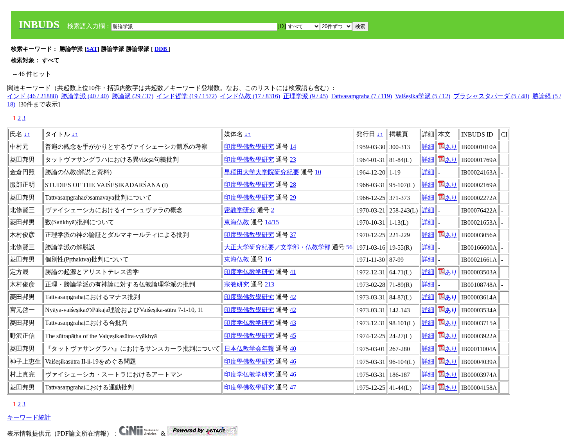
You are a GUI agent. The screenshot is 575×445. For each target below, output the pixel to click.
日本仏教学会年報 (249, 348)
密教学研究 (239, 210)
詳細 (428, 146)
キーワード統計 (29, 417)
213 (269, 284)
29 (293, 197)
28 (293, 184)
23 (293, 159)
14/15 (272, 222)
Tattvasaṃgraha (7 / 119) (361, 96)
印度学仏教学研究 (249, 271)
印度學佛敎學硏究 (249, 146)
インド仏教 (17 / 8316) (250, 96)
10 (318, 172)
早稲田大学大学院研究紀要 (261, 172)
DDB (162, 49)
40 (293, 348)
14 (293, 146)
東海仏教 (236, 222)
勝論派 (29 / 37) (132, 96)
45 (293, 335)
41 (293, 271)
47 (293, 387)
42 (293, 297)
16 (268, 259)
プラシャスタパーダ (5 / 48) (491, 96)
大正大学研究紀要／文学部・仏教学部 (277, 247)
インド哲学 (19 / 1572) (186, 96)
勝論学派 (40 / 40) (85, 96)
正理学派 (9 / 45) (305, 96)
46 (293, 361)
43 (293, 322)
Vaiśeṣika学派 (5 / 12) (422, 96)
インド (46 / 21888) (32, 96)
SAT (91, 49)
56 (349, 247)
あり (451, 147)
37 (293, 234)
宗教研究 (236, 284)
